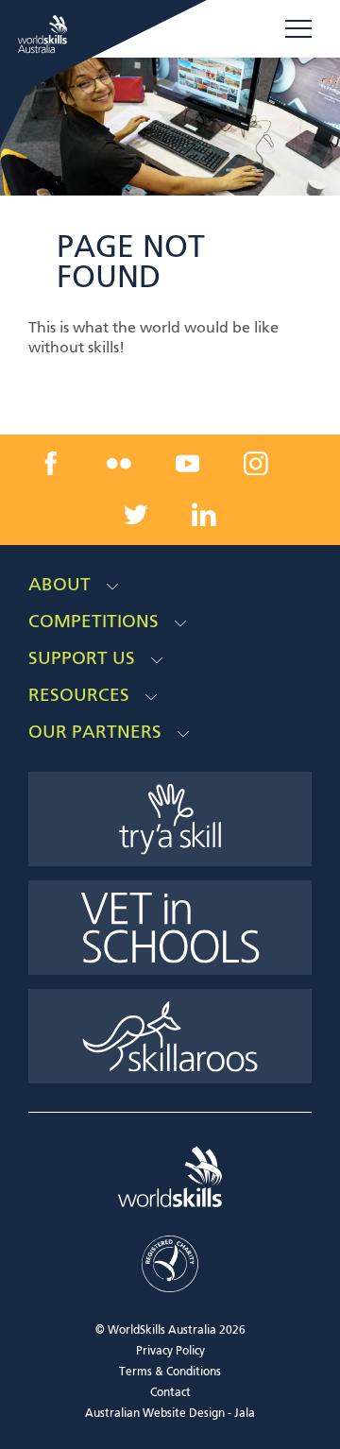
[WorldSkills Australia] (45, 34)
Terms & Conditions (170, 1372)
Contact (170, 1393)
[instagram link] (256, 464)
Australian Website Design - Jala (170, 1414)
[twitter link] (136, 514)
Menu (298, 29)
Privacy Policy (170, 1351)
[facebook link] (50, 464)
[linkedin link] (204, 514)
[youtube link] (188, 464)
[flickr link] (119, 464)
